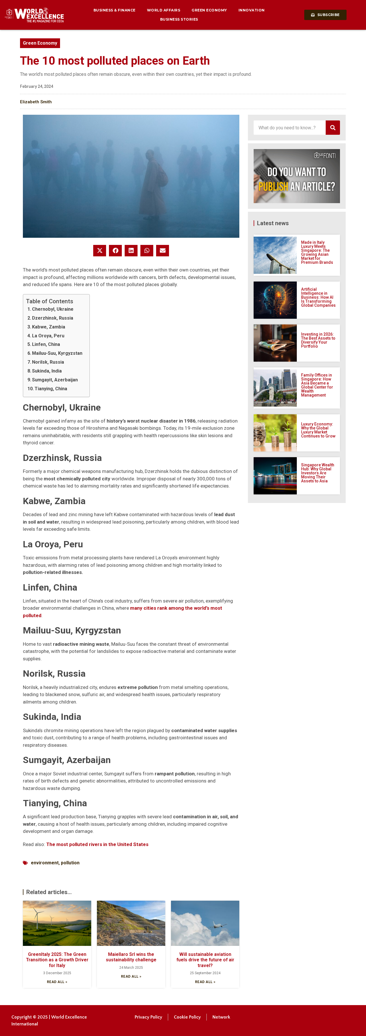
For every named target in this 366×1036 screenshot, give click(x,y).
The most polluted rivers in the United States (97, 844)
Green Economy (209, 10)
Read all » (57, 982)
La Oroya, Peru (48, 335)
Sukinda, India (47, 371)
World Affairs (163, 10)
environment (45, 862)
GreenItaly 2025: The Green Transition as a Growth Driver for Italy (57, 960)
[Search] (333, 127)
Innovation (251, 10)
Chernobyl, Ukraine (52, 309)
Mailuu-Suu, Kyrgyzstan (57, 353)
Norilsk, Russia (48, 362)
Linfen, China (46, 344)
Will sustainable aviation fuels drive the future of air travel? (205, 960)
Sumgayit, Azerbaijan (55, 380)
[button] (99, 250)
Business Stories (179, 19)
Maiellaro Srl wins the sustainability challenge (131, 957)
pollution (70, 862)
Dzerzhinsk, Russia (52, 318)
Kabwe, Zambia (48, 327)
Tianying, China (51, 388)
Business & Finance (115, 10)
